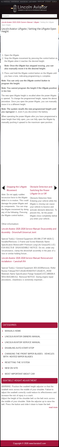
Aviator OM (15, 2)
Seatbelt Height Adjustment (20, 380)
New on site (11, 368)
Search (54, 2)
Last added (32, 2)
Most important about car (20, 374)
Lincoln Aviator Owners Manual (22, 336)
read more (53, 407)
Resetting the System (17, 362)
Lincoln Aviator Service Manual (22, 342)
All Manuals (5, 2)
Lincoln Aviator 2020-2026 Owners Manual (16, 22)
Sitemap (48, 2)
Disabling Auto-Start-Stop (19, 348)
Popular (41, 2)
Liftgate (36, 22)
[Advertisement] (29, 43)
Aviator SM (24, 2)
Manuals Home (13, 331)
